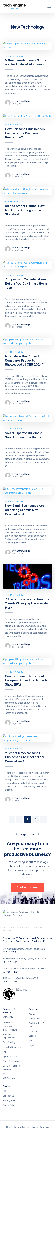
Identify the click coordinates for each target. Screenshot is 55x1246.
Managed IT (8, 1022)
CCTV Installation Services (11, 1067)
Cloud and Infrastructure (10, 1028)
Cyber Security (10, 1056)
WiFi (5, 1073)
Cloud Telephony (11, 1061)
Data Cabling (9, 1042)
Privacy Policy (10, 1100)
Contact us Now (27, 887)
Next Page (43, 819)
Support (7, 1086)
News (31, 1040)
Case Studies (35, 1018)
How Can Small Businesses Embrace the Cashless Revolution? (25, 133)
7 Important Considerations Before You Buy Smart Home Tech (26, 284)
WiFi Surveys (9, 1078)
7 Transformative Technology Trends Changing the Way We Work (27, 603)
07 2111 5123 (9, 952)
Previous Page (12, 819)
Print (5, 1052)
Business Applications (9, 1036)
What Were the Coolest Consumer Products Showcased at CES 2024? (24, 360)
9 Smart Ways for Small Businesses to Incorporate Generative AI (25, 757)
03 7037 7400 (10, 972)
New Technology (14, 56)
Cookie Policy (9, 1105)
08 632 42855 (10, 981)
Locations (33, 1031)
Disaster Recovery (12, 1047)
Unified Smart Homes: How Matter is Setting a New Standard (25, 210)
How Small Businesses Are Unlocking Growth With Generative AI (24, 510)
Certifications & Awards (36, 1025)
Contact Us (8, 1096)
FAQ (5, 1091)
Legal (31, 1045)
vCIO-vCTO (8, 1017)
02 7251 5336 (10, 962)
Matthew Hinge (22, 101)
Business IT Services (9, 1011)
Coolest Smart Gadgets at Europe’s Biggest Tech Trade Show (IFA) (26, 680)
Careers (32, 1036)
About (32, 1014)
